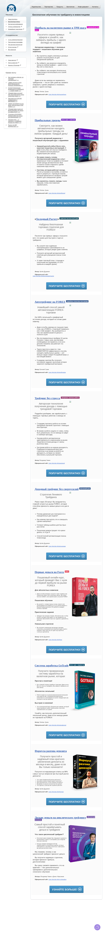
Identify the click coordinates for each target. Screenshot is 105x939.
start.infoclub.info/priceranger (57, 546)
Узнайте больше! (64, 889)
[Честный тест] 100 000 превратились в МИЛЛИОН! (15, 100)
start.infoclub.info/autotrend (57, 463)
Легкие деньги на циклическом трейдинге (60, 817)
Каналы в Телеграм (13, 65)
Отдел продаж (12, 47)
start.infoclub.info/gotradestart (57, 725)
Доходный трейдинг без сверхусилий (57, 489)
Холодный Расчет (46, 219)
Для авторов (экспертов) (15, 44)
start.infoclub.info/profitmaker (57, 372)
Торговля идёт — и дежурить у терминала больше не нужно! (14, 121)
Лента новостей (12, 63)
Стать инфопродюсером (15, 39)
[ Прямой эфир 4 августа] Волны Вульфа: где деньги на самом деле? (15, 110)
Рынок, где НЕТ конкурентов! (13, 125)
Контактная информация (15, 24)
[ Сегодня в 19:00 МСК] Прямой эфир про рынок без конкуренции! (15, 116)
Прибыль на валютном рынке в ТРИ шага (60, 27)
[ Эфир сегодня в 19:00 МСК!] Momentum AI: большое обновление (15, 84)
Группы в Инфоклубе (14, 26)
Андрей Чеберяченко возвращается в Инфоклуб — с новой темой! (16, 89)
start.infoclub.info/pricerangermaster (43, 276)
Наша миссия (12, 60)
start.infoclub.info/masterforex (57, 94)
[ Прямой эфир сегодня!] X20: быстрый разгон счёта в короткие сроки (16, 95)
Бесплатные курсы (14, 21)
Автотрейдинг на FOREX (50, 301)
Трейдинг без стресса (47, 398)
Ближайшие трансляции (15, 29)
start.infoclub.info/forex (55, 639)
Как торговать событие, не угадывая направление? (15, 79)
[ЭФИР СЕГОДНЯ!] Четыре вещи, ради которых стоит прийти (16, 105)
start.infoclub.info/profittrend (57, 193)
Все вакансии (12, 49)
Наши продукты (12, 19)
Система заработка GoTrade (52, 665)
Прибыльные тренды (47, 120)
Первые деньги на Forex (49, 572)
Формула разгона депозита (51, 751)
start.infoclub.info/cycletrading (57, 879)
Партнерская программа (15, 42)
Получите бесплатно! (65, 104)
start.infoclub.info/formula (56, 792)
